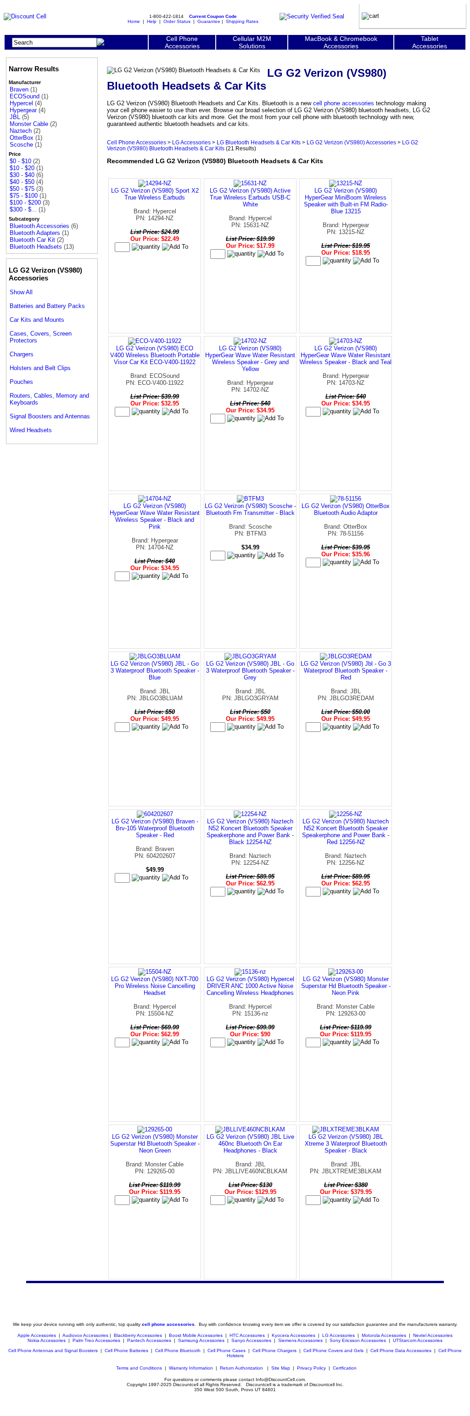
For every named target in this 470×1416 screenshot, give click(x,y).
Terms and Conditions (139, 1367)
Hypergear (23, 110)
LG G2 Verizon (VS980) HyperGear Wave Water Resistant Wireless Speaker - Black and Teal (346, 355)
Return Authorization (241, 1367)
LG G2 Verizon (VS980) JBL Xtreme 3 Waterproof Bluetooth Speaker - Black (346, 1143)
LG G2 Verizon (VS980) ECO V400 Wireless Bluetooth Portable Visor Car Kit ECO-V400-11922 (155, 355)
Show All (21, 292)
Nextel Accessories (433, 1335)
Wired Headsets (31, 430)
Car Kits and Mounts (37, 319)
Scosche (21, 144)
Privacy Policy (311, 1367)
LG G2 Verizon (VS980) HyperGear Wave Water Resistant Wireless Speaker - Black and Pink (155, 516)
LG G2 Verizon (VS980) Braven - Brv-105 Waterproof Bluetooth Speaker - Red (155, 828)
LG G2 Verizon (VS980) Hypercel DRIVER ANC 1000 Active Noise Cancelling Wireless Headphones (250, 986)
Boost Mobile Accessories (196, 1335)
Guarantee (208, 21)
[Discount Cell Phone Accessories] (25, 16)
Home (134, 21)
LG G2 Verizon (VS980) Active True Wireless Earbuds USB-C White (250, 197)
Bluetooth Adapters (35, 232)
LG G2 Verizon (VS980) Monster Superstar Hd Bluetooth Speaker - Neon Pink (346, 986)
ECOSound (24, 96)
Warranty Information (191, 1367)
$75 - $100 (24, 195)
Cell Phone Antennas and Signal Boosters (53, 1350)
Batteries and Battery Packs (47, 306)
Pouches (21, 381)
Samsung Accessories (201, 1340)
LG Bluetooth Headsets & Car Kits (259, 142)
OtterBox (22, 137)
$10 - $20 (22, 168)
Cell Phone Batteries (126, 1350)
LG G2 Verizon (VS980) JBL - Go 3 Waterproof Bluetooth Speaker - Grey (250, 670)
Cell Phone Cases (226, 1350)
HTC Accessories (247, 1335)
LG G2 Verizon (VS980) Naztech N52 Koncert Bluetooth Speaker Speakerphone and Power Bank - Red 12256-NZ (345, 831)
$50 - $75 (22, 188)
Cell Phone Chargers (274, 1350)
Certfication (345, 1367)
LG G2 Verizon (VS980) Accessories (351, 142)
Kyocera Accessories (293, 1335)
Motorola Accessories (384, 1335)
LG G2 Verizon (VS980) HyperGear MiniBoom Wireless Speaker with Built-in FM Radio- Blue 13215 (346, 201)
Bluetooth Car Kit (32, 239)
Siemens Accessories (300, 1340)
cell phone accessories (343, 103)
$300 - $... (23, 209)
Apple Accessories (37, 1335)
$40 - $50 (22, 181)
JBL (15, 117)
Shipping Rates (242, 21)
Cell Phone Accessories (136, 142)
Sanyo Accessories (251, 1340)
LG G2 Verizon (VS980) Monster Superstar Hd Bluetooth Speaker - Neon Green (155, 1143)
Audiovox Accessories (85, 1335)
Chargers (22, 354)
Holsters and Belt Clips (40, 368)
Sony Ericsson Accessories (358, 1340)
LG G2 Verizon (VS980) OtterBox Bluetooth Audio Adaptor (346, 509)
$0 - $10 (20, 161)
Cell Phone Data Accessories (400, 1350)
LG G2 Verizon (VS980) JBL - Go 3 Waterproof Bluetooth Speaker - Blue (155, 670)
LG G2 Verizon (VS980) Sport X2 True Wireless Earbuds (155, 194)
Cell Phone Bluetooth (178, 1350)
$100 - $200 (25, 202)
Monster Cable (29, 123)
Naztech (21, 130)
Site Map (280, 1367)
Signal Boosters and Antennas (50, 416)
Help (152, 21)
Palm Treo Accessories (96, 1340)
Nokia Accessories (47, 1340)
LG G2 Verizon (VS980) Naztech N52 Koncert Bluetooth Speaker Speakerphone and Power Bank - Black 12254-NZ (250, 831)
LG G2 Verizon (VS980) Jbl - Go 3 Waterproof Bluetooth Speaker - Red (346, 670)
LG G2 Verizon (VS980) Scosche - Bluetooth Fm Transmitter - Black (250, 509)
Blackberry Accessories (138, 1335)
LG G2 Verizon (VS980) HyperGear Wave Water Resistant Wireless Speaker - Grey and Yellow (250, 358)
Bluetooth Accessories (39, 226)
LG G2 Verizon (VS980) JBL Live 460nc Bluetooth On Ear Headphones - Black (250, 1143)
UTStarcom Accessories (417, 1340)
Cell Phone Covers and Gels (333, 1350)
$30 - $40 (22, 174)
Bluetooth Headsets (36, 246)
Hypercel (21, 103)
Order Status (176, 21)
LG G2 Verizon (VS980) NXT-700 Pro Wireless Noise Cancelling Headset (154, 986)
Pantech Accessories (149, 1340)
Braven (19, 89)
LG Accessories (191, 142)
